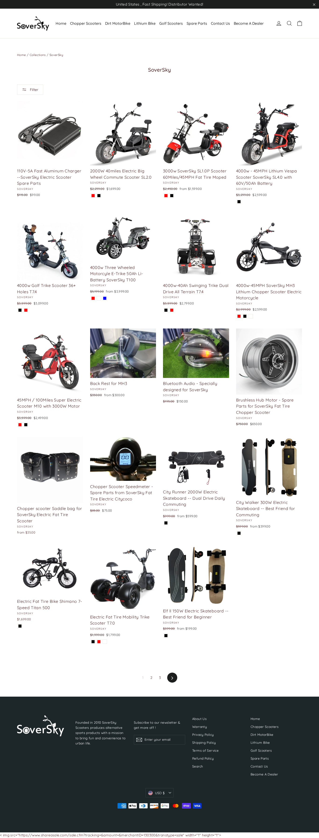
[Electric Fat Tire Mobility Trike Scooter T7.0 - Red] (99, 642)
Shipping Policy (204, 742)
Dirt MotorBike (117, 23)
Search (197, 766)
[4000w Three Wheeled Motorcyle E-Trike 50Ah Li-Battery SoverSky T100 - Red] (93, 298)
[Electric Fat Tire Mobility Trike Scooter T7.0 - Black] (93, 642)
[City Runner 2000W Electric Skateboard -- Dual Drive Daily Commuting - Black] (166, 523)
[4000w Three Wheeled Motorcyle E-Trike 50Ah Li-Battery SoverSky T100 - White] (99, 298)
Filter (33, 89)
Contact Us (220, 23)
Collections (38, 55)
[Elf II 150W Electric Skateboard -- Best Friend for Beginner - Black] (166, 636)
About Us (199, 719)
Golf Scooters (171, 23)
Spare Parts (197, 23)
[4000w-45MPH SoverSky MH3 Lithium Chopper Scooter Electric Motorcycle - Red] (239, 316)
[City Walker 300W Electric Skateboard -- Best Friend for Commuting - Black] (239, 533)
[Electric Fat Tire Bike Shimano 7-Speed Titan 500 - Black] (20, 626)
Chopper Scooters (85, 23)
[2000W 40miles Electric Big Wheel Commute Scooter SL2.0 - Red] (93, 196)
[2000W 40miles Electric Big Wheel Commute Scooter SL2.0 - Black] (99, 196)
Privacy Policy (203, 735)
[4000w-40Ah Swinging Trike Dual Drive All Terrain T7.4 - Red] (172, 310)
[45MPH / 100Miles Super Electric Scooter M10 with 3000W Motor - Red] (20, 425)
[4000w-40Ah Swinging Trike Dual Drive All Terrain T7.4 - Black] (166, 310)
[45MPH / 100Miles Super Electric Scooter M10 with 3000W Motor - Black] (26, 425)
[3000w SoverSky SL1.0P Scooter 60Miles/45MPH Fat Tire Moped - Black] (172, 196)
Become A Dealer (249, 23)
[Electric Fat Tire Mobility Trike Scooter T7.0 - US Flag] (105, 642)
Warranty (199, 727)
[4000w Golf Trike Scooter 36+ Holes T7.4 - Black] (20, 310)
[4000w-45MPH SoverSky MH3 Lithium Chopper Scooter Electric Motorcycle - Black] (245, 316)
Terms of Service (205, 750)
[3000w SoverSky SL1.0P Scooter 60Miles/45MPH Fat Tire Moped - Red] (166, 196)
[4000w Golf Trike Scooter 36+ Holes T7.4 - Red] (26, 310)
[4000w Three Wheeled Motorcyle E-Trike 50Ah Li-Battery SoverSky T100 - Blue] (105, 298)
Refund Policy (203, 758)
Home (61, 23)
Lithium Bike (145, 23)
